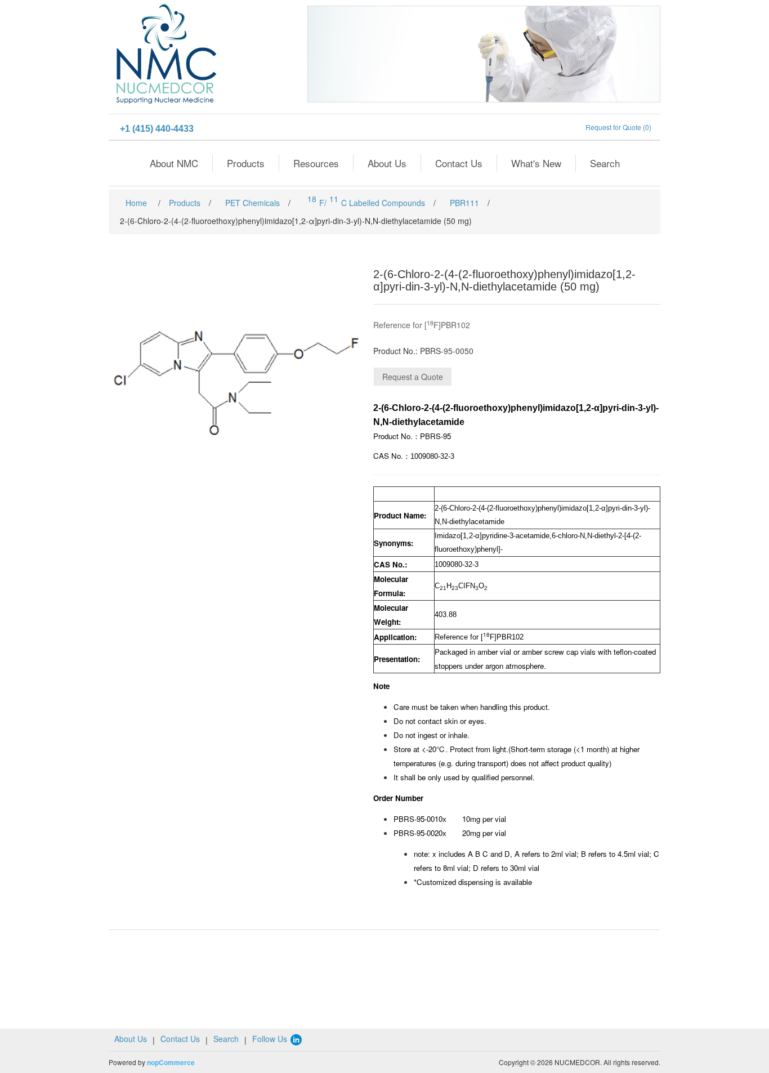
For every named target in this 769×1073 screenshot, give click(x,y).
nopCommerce (171, 1062)
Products (246, 163)
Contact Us (458, 163)
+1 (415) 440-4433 (157, 128)
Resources (316, 163)
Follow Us (270, 1038)
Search (605, 163)
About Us (387, 163)
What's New (536, 163)
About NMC (174, 163)
